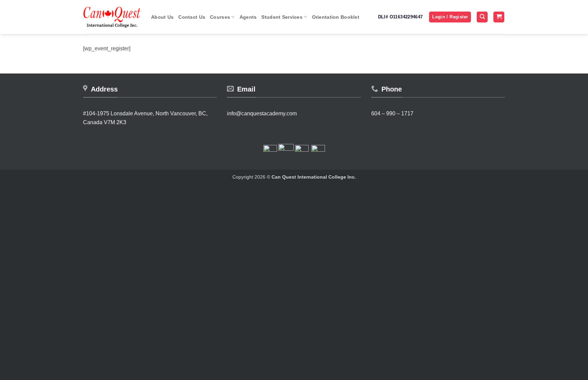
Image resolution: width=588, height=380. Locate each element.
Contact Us (191, 17)
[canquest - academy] (112, 17)
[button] (450, 17)
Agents (248, 17)
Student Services (282, 17)
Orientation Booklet (335, 17)
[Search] (482, 17)
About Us (162, 17)
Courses (220, 17)
